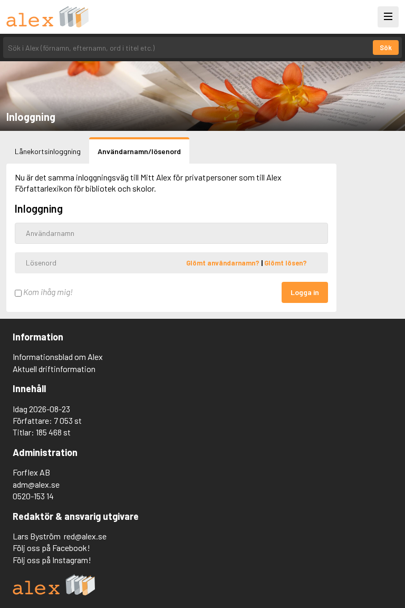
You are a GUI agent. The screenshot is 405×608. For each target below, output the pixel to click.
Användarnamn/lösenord (139, 151)
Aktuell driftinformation (54, 369)
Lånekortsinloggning (48, 151)
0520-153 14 (33, 496)
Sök (386, 47)
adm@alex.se (36, 484)
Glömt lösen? (285, 262)
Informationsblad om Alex (58, 357)
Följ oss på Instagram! (52, 560)
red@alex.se (85, 536)
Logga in (305, 292)
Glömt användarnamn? (223, 262)
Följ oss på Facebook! (51, 548)
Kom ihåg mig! (47, 292)
